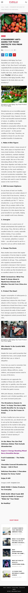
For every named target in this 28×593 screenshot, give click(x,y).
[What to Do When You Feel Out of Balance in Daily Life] (6, 541)
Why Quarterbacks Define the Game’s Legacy (18, 551)
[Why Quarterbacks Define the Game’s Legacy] (6, 552)
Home (2, 7)
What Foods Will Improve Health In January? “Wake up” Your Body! (12, 496)
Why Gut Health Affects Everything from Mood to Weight (18, 562)
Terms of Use (22, 587)
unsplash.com (15, 482)
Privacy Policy (15, 587)
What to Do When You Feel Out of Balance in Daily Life (18, 541)
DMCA (14, 589)
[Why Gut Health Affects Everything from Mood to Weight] (6, 563)
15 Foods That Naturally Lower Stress (18, 573)
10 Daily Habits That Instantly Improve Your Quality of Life (17, 530)
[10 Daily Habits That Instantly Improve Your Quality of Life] (6, 531)
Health (6, 7)
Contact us (9, 587)
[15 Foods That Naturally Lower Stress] (6, 574)
